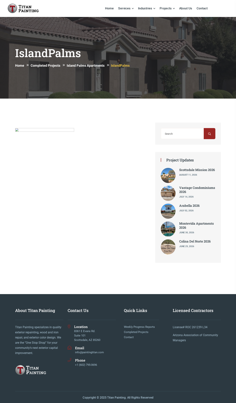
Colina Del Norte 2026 (195, 241)
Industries (145, 8)
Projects (166, 8)
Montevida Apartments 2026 (196, 225)
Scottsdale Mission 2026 (197, 170)
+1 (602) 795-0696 (86, 365)
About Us (185, 8)
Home (109, 8)
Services (124, 8)
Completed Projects (136, 332)
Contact (202, 8)
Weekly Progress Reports (139, 327)
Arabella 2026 (189, 205)
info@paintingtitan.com (89, 352)
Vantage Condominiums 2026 (197, 190)
